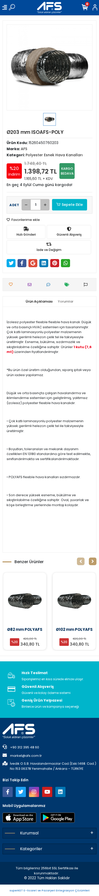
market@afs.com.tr (26, 755)
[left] (80, 561)
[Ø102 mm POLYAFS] (24, 600)
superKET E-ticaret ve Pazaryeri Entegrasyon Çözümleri (50, 890)
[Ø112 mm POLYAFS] (74, 600)
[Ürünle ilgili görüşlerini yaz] (49, 284)
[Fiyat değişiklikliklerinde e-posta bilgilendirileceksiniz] (68, 284)
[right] (92, 561)
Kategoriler (31, 849)
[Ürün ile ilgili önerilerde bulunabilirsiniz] (86, 284)
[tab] (39, 301)
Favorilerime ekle (25, 219)
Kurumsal (29, 833)
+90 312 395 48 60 (24, 747)
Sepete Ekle (72, 204)
